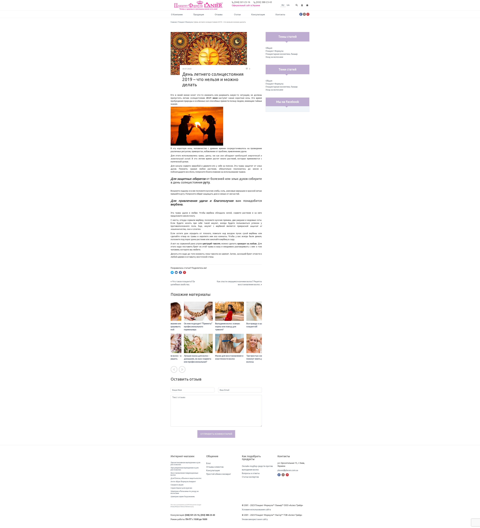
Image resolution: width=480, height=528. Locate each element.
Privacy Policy (174, 506)
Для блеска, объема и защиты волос (186, 478)
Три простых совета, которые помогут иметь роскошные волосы (247, 359)
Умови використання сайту (255, 519)
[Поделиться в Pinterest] (184, 272)
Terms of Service (185, 506)
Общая (269, 48)
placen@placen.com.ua (288, 470)
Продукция (198, 14)
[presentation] (174, 369)
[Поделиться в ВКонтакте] (176, 272)
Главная (174, 22)
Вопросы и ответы (251, 473)
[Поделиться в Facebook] (180, 272)
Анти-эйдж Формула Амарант (183, 482)
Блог (208, 463)
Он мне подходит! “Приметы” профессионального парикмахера (185, 326)
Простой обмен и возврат (218, 474)
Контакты (280, 14)
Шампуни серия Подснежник (183, 497)
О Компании (177, 14)
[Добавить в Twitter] (172, 272)
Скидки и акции (177, 485)
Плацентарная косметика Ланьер (282, 54)
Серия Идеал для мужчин (181, 488)
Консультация (258, 14)
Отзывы (218, 14)
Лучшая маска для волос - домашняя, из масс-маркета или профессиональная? (184, 359)
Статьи (237, 14)
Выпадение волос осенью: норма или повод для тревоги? (214, 326)
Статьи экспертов (250, 477)
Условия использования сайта (256, 509)
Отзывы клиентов (215, 467)
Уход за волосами (274, 57)
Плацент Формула (185, 22)
